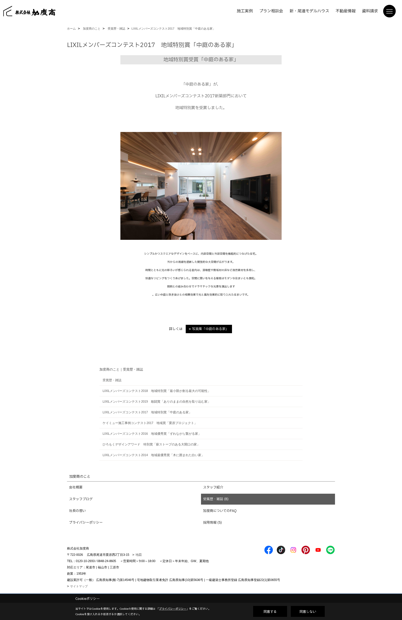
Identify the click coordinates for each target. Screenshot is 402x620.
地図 (138, 554)
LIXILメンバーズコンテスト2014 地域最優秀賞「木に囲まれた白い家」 (153, 455)
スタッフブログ (81, 499)
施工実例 (245, 11)
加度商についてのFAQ (220, 510)
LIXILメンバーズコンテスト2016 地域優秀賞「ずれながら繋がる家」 (152, 433)
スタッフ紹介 (213, 487)
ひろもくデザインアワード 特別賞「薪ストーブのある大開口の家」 (151, 444)
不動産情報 (346, 11)
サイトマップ (79, 586)
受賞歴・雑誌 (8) (215, 499)
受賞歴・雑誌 (112, 380)
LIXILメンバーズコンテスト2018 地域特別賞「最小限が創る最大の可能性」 (157, 391)
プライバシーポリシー (86, 522)
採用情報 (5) (212, 522)
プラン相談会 (271, 11)
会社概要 (75, 487)
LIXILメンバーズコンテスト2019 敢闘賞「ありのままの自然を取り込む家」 (157, 401)
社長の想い (77, 510)
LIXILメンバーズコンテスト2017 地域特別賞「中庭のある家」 (147, 412)
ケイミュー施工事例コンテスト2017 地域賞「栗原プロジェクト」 (150, 423)
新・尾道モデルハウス (309, 11)
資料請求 (370, 11)
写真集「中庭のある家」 (210, 329)
